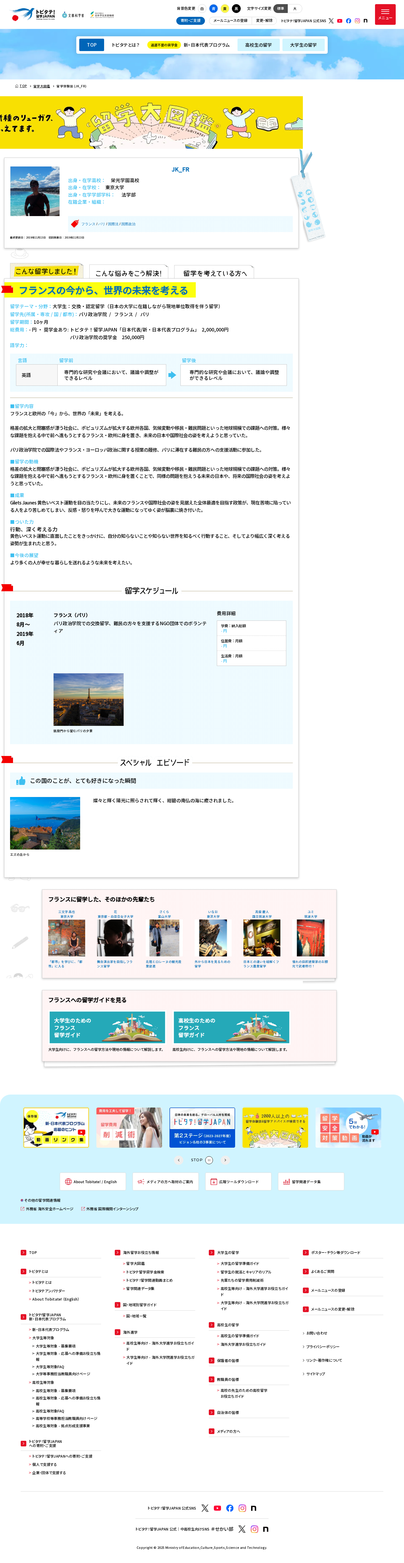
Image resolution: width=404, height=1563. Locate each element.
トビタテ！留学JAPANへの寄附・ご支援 (62, 1456)
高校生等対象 (43, 1382)
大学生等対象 (43, 1337)
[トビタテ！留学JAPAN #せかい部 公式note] (266, 1529)
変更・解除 (264, 20)
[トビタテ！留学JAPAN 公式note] (365, 20)
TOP (91, 45)
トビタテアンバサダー (48, 1290)
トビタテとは (42, 1282)
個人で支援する (44, 1464)
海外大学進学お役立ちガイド (243, 1344)
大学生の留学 (303, 45)
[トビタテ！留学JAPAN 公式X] (331, 21)
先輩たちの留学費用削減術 (242, 1280)
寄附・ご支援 (191, 20)
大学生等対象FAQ (50, 1366)
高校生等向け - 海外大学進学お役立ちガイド (160, 1346)
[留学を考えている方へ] (214, 270)
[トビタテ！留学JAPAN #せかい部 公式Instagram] (254, 1529)
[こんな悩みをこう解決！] (128, 270)
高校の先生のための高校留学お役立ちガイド (244, 1393)
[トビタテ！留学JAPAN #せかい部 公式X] (242, 1529)
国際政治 (128, 224)
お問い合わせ (317, 1333)
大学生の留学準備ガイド (240, 1263)
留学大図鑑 (135, 1263)
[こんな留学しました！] (46, 270)
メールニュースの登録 (231, 20)
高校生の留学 (258, 45)
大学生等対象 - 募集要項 (56, 1346)
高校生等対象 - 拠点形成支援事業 (63, 1425)
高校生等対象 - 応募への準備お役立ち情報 (68, 1401)
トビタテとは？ (126, 45)
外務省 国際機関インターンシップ (110, 1209)
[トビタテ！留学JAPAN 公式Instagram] (357, 21)
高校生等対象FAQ (50, 1411)
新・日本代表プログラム (190, 45)
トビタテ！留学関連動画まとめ (149, 1280)
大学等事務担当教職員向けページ (63, 1373)
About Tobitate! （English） (55, 1299)
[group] (58, 1128)
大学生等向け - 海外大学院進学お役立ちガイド (160, 1360)
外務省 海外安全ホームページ (47, 1209)
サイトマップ (315, 1373)
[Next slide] (225, 1160)
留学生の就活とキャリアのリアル (246, 1272)
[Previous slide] (178, 1160)
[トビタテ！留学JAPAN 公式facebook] (348, 21)
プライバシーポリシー (323, 1346)
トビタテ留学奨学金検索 (145, 1272)
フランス (88, 224)
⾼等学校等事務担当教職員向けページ (67, 1418)
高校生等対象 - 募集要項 (56, 1390)
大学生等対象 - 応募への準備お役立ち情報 (68, 1356)
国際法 (113, 224)
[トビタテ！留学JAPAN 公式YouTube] (339, 21)
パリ (101, 224)
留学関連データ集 (140, 1288)
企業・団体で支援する (49, 1472)
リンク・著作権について (324, 1360)
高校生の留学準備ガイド (240, 1335)
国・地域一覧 (136, 1316)
